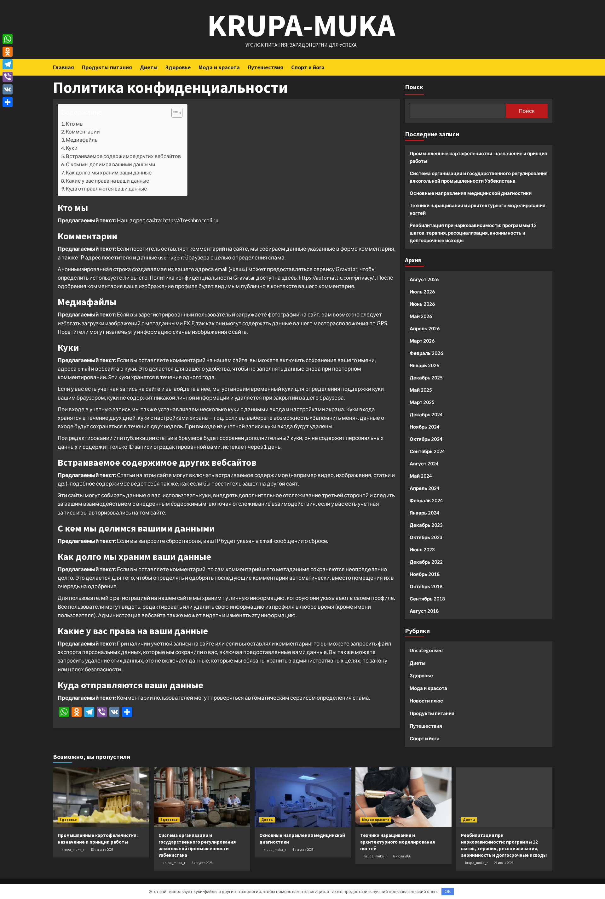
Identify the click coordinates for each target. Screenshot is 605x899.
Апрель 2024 (425, 488)
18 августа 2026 (102, 849)
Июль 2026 (422, 291)
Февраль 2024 (426, 500)
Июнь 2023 (422, 549)
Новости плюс (426, 700)
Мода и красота (219, 67)
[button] (174, 113)
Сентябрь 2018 (427, 598)
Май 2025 (421, 390)
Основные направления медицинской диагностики (471, 193)
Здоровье (178, 67)
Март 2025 (422, 402)
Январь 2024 (424, 512)
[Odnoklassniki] (7, 51)
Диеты (149, 67)
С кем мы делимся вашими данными (110, 164)
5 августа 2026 (202, 863)
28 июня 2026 (503, 863)
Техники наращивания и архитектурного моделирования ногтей (477, 209)
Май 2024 (421, 476)
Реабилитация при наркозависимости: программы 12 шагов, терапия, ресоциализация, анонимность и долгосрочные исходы (473, 232)
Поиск (414, 87)
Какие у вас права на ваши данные (107, 181)
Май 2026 (421, 316)
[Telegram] (7, 64)
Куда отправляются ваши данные (106, 188)
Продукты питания (107, 67)
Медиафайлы (82, 140)
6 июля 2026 (402, 856)
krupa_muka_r (73, 849)
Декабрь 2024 (426, 414)
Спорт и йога (308, 67)
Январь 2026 (424, 365)
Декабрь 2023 (426, 525)
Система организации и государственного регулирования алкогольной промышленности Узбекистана (479, 177)
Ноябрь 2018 (425, 574)
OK (448, 891)
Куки (72, 148)
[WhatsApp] (7, 39)
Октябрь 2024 (426, 439)
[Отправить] (7, 102)
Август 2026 (424, 279)
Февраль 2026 (426, 353)
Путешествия (265, 67)
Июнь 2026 (422, 304)
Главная (63, 67)
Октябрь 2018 (426, 586)
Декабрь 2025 (426, 377)
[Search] (548, 66)
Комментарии (83, 131)
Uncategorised (426, 650)
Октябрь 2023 (426, 537)
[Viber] (7, 77)
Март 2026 (422, 341)
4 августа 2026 (302, 849)
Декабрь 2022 (426, 562)
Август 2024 (424, 463)
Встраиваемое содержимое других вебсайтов (123, 156)
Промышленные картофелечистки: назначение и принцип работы (478, 157)
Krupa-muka (301, 25)
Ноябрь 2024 (425, 427)
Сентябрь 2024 (427, 451)
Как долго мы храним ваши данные (109, 172)
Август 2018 (424, 611)
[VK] (7, 89)
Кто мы (75, 124)
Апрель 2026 (425, 328)
